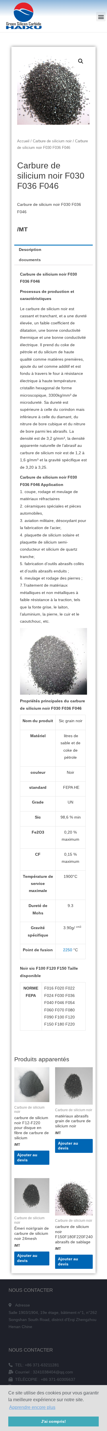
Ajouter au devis (27, 1157)
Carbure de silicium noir (52, 141)
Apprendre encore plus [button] (32, 1407)
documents (30, 260)
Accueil (23, 141)
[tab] (53, 250)
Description (30, 250)
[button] (101, 16)
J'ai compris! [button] (53, 1421)
